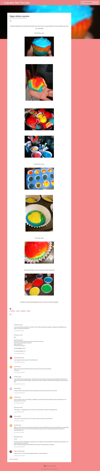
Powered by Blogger (51, 466)
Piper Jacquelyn (18, 451)
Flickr (17, 311)
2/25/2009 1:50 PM (19, 403)
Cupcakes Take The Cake (17, 2)
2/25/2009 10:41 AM (19, 372)
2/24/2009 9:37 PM (19, 330)
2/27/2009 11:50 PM (19, 446)
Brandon (16, 425)
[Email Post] (10, 309)
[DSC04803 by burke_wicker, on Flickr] (39, 189)
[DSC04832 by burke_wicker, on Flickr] (39, 100)
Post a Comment (14, 459)
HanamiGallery (18, 357)
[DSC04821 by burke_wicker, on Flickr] (39, 157)
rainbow (23, 311)
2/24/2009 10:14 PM (19, 362)
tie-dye (28, 311)
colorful (12, 311)
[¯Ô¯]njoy (16, 376)
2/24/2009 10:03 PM (19, 353)
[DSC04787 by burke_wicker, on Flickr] (39, 295)
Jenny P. (16, 366)
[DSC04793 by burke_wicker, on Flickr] (39, 231)
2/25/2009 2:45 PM (19, 412)
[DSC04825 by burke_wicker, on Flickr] (39, 130)
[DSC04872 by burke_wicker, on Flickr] (39, 56)
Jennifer (16, 397)
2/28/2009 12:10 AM (19, 455)
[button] (10, 21)
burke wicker (43, 302)
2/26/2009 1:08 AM (19, 420)
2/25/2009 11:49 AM (19, 384)
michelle (16, 388)
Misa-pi (16, 416)
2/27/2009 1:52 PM (19, 432)
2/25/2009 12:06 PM (19, 393)
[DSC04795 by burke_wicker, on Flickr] (39, 263)
